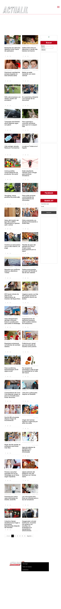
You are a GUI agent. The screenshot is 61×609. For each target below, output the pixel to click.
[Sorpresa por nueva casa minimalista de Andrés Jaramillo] (12, 488)
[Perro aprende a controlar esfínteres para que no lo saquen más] (30, 113)
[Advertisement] (30, 24)
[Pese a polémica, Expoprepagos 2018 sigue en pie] (12, 360)
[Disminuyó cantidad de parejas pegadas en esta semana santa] (12, 64)
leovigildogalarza (8, 45)
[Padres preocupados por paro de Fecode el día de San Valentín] (30, 261)
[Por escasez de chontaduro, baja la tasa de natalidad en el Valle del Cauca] (30, 360)
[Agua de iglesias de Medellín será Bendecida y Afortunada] (30, 436)
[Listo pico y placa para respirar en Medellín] (30, 384)
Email (42, 206)
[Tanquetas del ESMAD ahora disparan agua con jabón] (12, 113)
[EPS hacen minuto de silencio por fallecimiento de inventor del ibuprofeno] (12, 286)
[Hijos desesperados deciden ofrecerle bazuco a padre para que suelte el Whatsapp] (12, 310)
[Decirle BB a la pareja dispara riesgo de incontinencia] (12, 409)
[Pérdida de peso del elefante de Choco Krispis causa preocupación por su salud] (30, 236)
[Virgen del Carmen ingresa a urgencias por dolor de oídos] (30, 409)
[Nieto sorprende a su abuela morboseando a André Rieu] (30, 212)
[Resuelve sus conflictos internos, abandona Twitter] (12, 261)
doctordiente (7, 341)
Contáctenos (25, 569)
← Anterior (7, 536)
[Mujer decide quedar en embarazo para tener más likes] (12, 436)
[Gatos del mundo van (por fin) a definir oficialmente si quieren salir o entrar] (12, 212)
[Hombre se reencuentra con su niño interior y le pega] (12, 236)
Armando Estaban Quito (27, 415)
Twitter (52, 1)
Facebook (48, 1)
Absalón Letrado (26, 341)
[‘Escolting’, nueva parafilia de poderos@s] (12, 187)
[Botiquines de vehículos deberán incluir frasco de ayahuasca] (12, 39)
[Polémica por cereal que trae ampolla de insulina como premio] (30, 335)
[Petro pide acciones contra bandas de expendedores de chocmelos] (30, 187)
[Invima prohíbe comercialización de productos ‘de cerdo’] (12, 162)
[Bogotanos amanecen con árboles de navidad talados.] (12, 335)
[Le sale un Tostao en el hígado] (30, 138)
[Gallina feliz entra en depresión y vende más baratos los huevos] (30, 39)
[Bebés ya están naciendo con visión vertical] (30, 64)
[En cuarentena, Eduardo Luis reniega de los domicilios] (30, 89)
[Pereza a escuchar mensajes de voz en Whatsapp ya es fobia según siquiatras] (12, 463)
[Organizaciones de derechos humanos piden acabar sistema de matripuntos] (30, 310)
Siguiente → (30, 536)
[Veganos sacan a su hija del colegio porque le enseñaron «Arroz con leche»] (30, 286)
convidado (6, 218)
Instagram (55, 1)
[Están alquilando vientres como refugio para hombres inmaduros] (30, 162)
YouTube (59, 1)
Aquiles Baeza (25, 45)
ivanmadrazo (25, 119)
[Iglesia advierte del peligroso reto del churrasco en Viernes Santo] (30, 463)
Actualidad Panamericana (14, 8)
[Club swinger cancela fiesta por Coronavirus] (12, 138)
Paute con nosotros (27, 566)
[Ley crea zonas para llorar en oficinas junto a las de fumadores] (30, 488)
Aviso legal (25, 563)
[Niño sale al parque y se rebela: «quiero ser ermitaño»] (12, 89)
